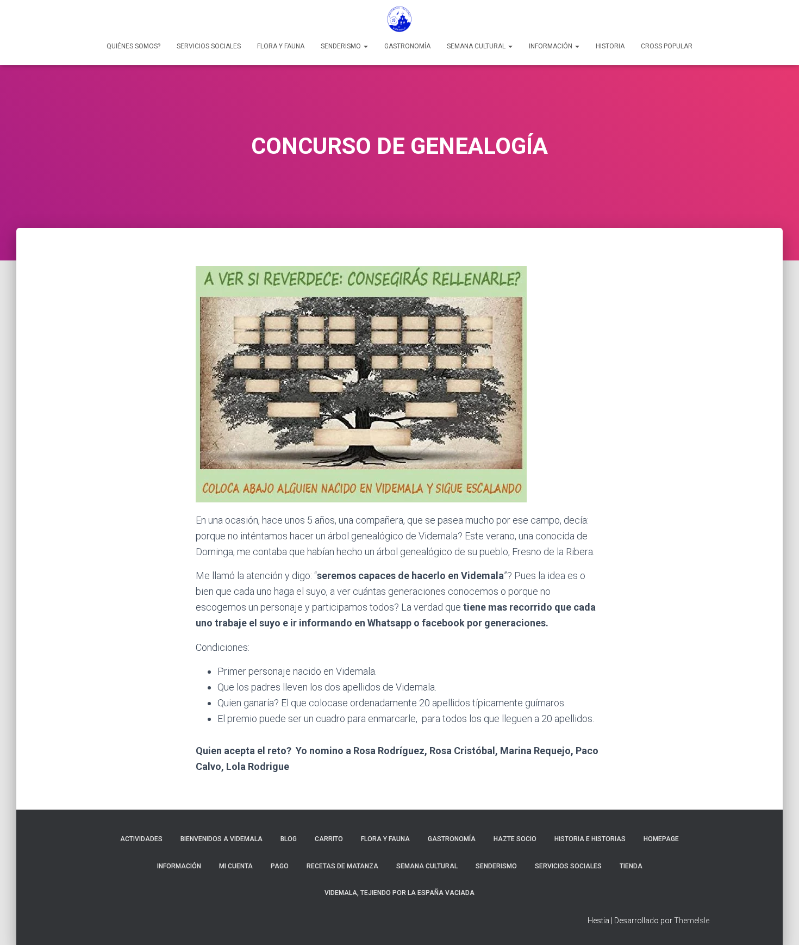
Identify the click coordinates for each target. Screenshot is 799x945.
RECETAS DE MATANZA (342, 866)
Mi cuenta (236, 866)
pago (280, 866)
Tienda (631, 866)
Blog (288, 839)
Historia (610, 46)
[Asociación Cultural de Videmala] (399, 19)
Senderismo (342, 46)
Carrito (329, 839)
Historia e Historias (590, 839)
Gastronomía (407, 46)
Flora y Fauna (280, 46)
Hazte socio (515, 839)
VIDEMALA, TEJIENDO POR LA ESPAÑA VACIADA (399, 893)
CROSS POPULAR (666, 46)
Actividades (141, 839)
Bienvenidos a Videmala (221, 839)
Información (551, 46)
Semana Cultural (477, 46)
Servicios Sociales (209, 46)
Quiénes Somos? (133, 46)
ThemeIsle (691, 920)
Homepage (661, 839)
